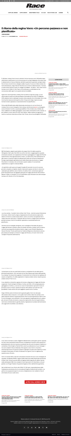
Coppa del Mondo (13, 12)
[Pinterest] (9, 377)
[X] (12, 1)
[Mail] (35, 427)
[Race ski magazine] (35, 6)
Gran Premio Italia (34, 12)
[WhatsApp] (12, 377)
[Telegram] (9, 1)
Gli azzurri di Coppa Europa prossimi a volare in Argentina (58, 112)
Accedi (57, 0)
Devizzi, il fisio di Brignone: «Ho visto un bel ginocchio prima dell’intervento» (58, 103)
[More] (15, 377)
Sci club (43, 12)
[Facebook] (3, 1)
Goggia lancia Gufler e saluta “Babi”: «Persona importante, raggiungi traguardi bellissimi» (59, 84)
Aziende (61, 12)
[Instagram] (5, 1)
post (36, 107)
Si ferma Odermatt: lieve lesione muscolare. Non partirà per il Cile (56, 94)
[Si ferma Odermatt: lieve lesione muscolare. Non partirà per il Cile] (35, 390)
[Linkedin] (7, 1)
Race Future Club (52, 12)
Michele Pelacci (23, 36)
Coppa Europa (23, 12)
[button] (67, 12)
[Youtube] (14, 1)
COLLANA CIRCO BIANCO (64, 0)
